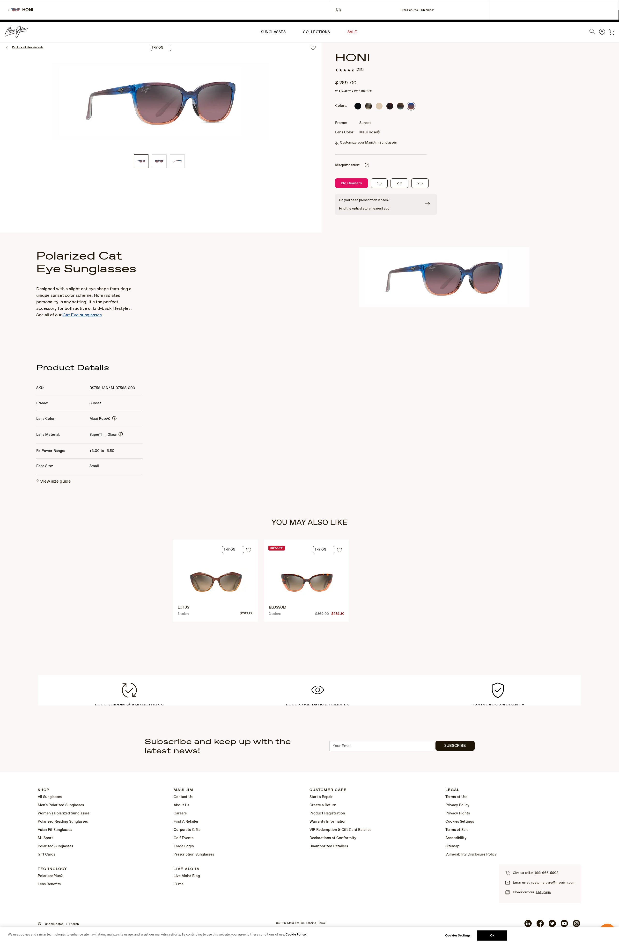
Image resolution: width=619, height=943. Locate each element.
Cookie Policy (296, 934)
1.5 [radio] (379, 183)
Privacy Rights (457, 813)
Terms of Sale (456, 829)
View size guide (55, 481)
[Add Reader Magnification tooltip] (367, 165)
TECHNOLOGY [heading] (52, 869)
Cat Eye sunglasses (82, 315)
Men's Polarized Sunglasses (61, 805)
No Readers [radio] (351, 183)
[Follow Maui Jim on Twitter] (552, 925)
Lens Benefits (49, 884)
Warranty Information (328, 821)
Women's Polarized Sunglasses (63, 813)
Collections (316, 32)
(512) (360, 70)
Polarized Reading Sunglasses (63, 821)
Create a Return (323, 805)
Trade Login (184, 846)
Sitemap (452, 846)
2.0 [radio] (399, 183)
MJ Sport (45, 838)
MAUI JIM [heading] (183, 790)
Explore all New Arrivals (27, 48)
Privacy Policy (457, 805)
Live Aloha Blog (187, 876)
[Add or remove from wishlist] (248, 550)
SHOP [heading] (44, 790)
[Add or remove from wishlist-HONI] (313, 48)
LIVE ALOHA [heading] (186, 869)
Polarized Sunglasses (55, 846)
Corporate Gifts (187, 829)
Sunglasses (273, 32)
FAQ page (543, 892)
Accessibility (455, 838)
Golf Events (183, 838)
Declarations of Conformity (333, 838)
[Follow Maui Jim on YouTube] (564, 925)
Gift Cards (46, 854)
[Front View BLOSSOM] (307, 583)
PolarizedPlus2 (50, 876)
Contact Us (183, 797)
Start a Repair (321, 797)
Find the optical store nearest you (364, 208)
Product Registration (327, 813)
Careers (180, 813)
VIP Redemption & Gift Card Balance (340, 829)
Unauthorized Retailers (329, 846)
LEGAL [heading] (452, 790)
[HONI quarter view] (141, 161)
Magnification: (347, 165)
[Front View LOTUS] (215, 583)
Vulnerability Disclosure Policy (471, 854)
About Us (181, 805)
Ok (492, 935)
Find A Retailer (186, 821)
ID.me (179, 884)
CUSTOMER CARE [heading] (328, 790)
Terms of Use (456, 797)
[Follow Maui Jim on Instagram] (576, 925)
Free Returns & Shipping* (417, 10)
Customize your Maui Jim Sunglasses (368, 142)
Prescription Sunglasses (194, 854)
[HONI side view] (177, 161)
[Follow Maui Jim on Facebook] (540, 925)
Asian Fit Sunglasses (55, 829)
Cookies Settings (459, 821)
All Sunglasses (50, 797)
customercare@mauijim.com (553, 882)
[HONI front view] (159, 161)
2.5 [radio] (420, 183)
